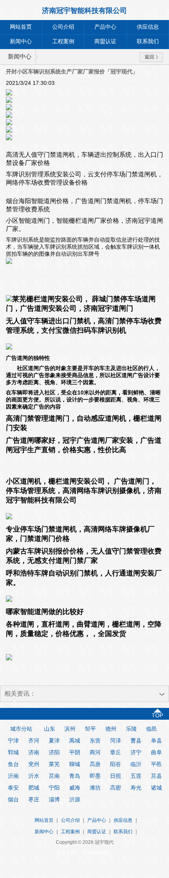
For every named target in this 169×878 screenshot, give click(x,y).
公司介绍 (63, 27)
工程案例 (63, 41)
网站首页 (21, 27)
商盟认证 (105, 41)
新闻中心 (21, 41)
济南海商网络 (96, 853)
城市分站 (21, 729)
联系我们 (123, 831)
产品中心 (105, 27)
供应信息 (123, 820)
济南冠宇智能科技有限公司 (84, 11)
